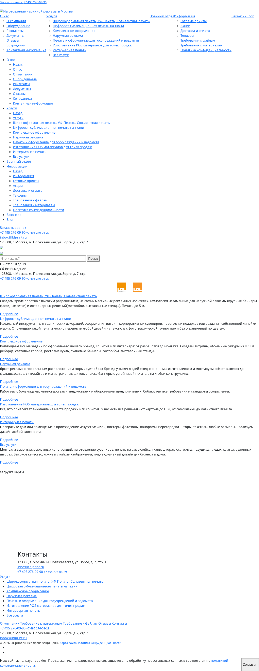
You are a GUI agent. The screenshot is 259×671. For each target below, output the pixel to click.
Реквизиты (14, 30)
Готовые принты (193, 21)
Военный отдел (162, 16)
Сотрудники (15, 45)
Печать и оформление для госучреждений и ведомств (96, 40)
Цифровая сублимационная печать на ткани (88, 26)
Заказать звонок (11, 2)
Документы (15, 35)
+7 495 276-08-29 (37, 232)
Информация (184, 16)
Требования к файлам (197, 40)
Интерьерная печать (69, 50)
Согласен (250, 664)
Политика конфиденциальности (205, 50)
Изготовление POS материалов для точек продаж (92, 45)
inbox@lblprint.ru (34, 6)
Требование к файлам (80, 623)
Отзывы (12, 40)
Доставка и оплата (195, 30)
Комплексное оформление (74, 30)
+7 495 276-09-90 (35, 2)
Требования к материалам (201, 45)
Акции (185, 26)
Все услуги (61, 55)
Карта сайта (68, 643)
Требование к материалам (41, 623)
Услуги (51, 16)
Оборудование (18, 26)
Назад (17, 64)
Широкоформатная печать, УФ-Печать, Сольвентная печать (101, 21)
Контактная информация (26, 50)
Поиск (93, 258)
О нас (4, 16)
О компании (16, 21)
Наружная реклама (68, 35)
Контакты (119, 623)
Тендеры (187, 35)
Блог (250, 16)
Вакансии (238, 16)
